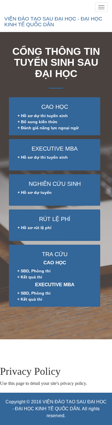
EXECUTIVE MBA (55, 148)
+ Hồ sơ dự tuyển (35, 192)
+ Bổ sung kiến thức (37, 121)
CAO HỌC (54, 107)
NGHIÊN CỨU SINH (55, 184)
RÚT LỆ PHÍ (54, 219)
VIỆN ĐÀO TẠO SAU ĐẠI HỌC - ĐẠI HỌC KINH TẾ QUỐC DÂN (53, 21)
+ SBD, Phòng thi (34, 271)
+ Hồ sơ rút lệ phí (34, 227)
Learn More (26, 352)
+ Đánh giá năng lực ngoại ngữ (48, 128)
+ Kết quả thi (29, 277)
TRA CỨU (54, 254)
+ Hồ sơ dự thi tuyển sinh (43, 115)
